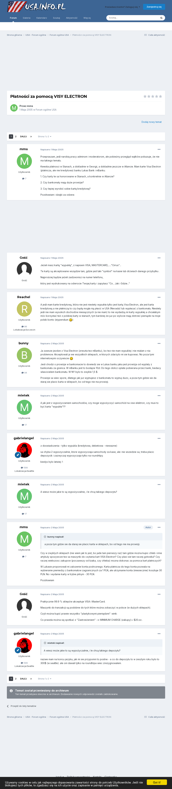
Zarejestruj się (154, 6)
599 (25, 467)
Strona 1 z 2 (44, 136)
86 (25, 326)
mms (30, 106)
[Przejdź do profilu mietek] (24, 407)
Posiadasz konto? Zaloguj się (122, 7)
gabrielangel (24, 438)
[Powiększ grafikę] (70, 319)
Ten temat (148, 17)
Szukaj (56, 17)
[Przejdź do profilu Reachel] (24, 309)
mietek (23, 395)
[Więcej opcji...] (159, 149)
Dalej (23, 136)
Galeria (26, 17)
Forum (13, 17)
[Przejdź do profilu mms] (14, 108)
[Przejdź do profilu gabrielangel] (24, 450)
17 (25, 424)
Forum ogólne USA (46, 109)
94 (25, 372)
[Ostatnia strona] (31, 136)
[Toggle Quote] (45, 536)
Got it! (157, 782)
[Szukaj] (161, 17)
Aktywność (71, 17)
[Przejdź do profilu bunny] (24, 355)
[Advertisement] (86, 65)
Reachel (23, 297)
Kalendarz (41, 17)
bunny (24, 343)
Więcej (87, 17)
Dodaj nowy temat (152, 121)
